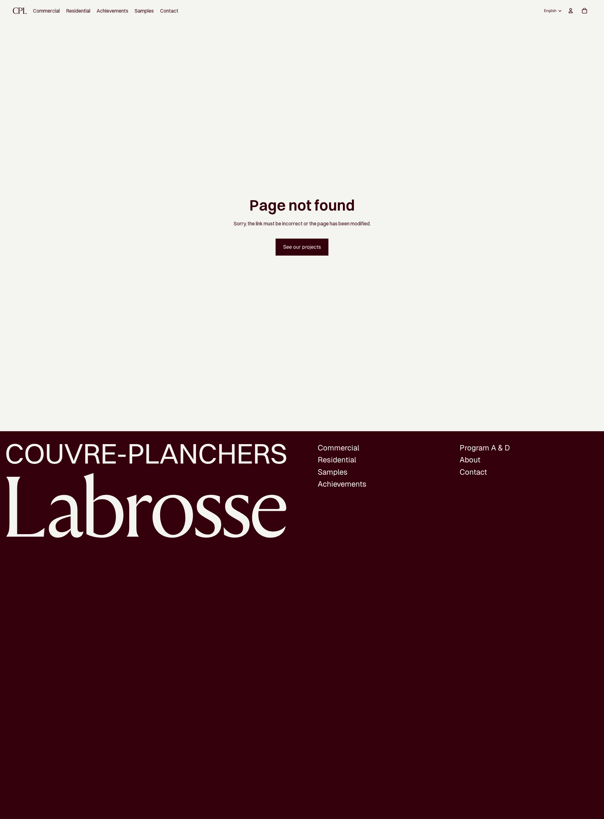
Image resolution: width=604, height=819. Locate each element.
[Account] (571, 11)
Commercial (338, 448)
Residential (337, 460)
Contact (473, 472)
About (470, 460)
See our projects (302, 247)
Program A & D (485, 448)
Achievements (342, 484)
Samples (333, 472)
